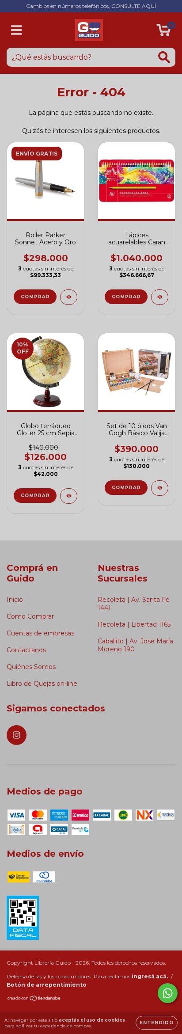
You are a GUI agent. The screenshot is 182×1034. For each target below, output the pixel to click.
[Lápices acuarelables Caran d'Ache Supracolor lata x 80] (159, 297)
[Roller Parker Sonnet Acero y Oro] (68, 297)
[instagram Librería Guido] (17, 735)
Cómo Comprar (30, 616)
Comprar (35, 297)
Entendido (157, 1023)
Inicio (15, 600)
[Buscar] (164, 57)
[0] (163, 32)
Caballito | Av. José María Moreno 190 (135, 645)
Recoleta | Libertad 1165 (134, 624)
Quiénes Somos (31, 667)
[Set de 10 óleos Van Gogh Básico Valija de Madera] (159, 488)
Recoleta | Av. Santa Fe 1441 (134, 604)
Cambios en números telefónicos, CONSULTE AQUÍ (91, 6)
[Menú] (17, 30)
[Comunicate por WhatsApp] (168, 993)
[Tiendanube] (34, 999)
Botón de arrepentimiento (47, 984)
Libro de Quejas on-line (42, 684)
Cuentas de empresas (40, 633)
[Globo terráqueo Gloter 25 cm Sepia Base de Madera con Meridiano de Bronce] (68, 496)
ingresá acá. (150, 976)
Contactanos (26, 650)
